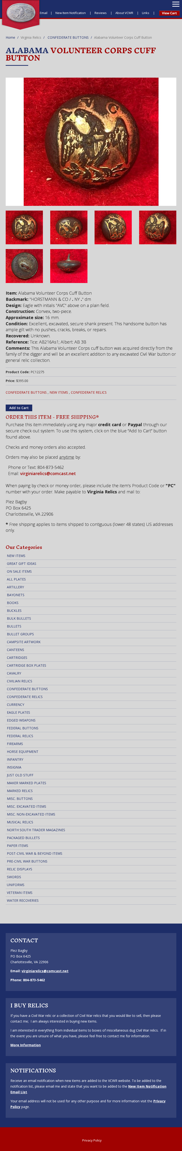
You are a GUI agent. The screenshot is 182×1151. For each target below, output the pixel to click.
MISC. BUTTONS (20, 798)
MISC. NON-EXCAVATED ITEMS (31, 814)
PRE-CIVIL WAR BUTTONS (27, 861)
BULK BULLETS (19, 618)
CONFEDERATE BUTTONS (68, 37)
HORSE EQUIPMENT (22, 751)
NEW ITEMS (59, 392)
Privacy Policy (92, 1140)
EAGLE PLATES (18, 712)
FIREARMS (15, 743)
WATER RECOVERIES (23, 900)
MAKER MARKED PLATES (26, 783)
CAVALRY (14, 673)
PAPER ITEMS (17, 845)
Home (10, 37)
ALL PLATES (16, 579)
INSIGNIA (14, 767)
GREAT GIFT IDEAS (21, 563)
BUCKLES (14, 610)
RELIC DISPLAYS (19, 869)
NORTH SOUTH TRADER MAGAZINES (36, 830)
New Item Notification (70, 13)
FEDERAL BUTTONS (22, 728)
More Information (25, 1045)
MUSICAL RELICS (20, 822)
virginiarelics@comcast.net (48, 473)
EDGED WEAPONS (21, 720)
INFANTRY (15, 759)
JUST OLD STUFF (20, 775)
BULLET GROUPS (20, 634)
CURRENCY (15, 704)
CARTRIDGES (17, 657)
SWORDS (14, 877)
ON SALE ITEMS (19, 571)
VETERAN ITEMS (19, 892)
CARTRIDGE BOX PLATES (26, 665)
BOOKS (12, 602)
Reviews (101, 13)
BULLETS (14, 626)
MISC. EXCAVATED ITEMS (26, 806)
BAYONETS (15, 595)
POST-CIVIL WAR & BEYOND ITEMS (34, 853)
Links (146, 13)
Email (43, 13)
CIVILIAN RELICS (19, 681)
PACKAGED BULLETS (23, 837)
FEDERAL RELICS (20, 736)
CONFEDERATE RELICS (89, 392)
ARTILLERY (15, 587)
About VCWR (124, 13)
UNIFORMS (15, 884)
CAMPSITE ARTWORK (24, 642)
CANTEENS (15, 649)
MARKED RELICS (20, 790)
